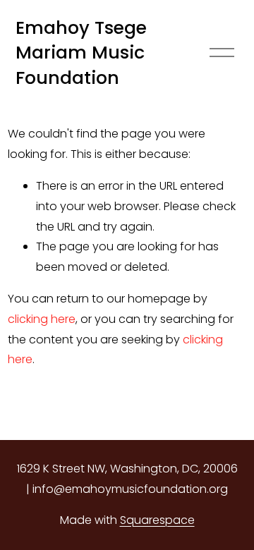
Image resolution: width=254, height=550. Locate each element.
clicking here (41, 319)
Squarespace (157, 520)
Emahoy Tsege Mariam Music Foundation (81, 52)
